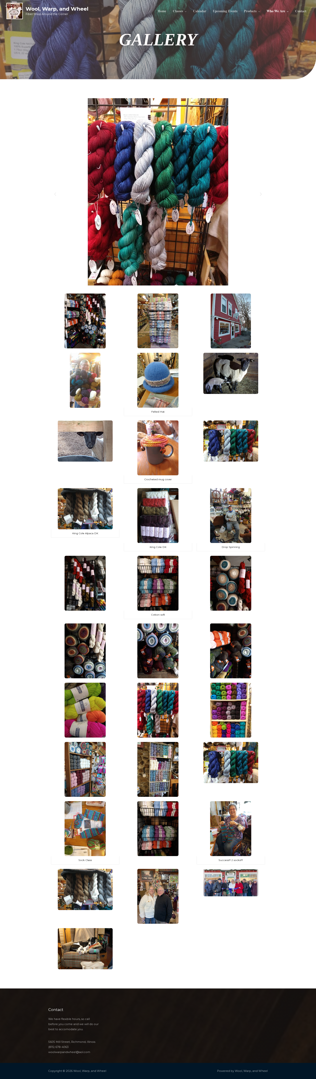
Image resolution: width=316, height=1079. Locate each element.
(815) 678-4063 (58, 1047)
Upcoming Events (225, 11)
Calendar (199, 11)
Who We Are (276, 11)
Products (250, 11)
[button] (55, 194)
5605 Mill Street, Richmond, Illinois (71, 1042)
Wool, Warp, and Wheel (57, 9)
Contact (300, 11)
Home (162, 11)
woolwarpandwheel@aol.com (69, 1052)
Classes (178, 11)
